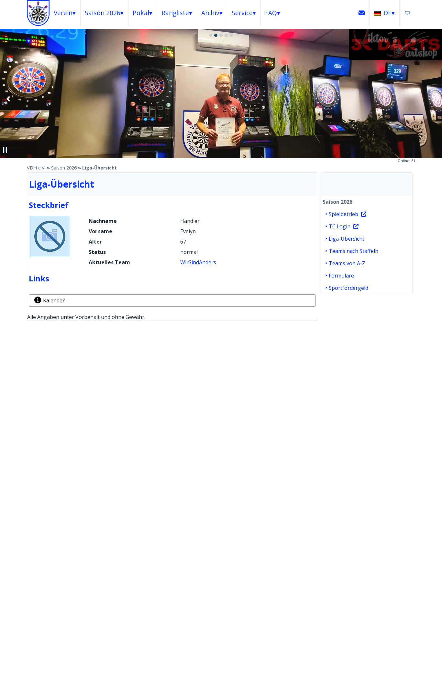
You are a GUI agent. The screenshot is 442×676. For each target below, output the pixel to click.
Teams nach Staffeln (353, 251)
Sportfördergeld (348, 287)
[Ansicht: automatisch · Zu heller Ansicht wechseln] (407, 13)
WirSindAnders (198, 262)
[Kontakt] (361, 13)
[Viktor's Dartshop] (395, 57)
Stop (5, 150)
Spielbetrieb (343, 214)
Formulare (341, 275)
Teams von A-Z (347, 263)
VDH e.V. (36, 168)
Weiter (433, 98)
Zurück (8, 98)
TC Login (339, 226)
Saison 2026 (64, 168)
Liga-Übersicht (99, 168)
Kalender (54, 300)
